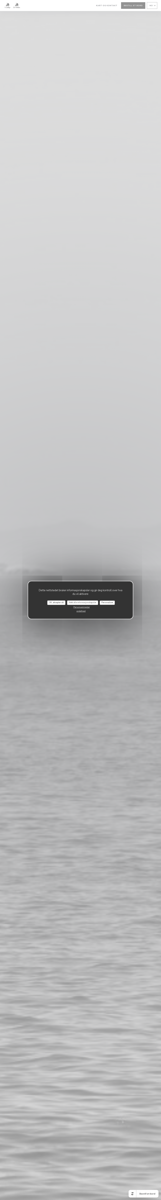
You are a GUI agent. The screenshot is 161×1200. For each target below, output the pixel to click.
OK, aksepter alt (56, 602)
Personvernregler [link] (81, 607)
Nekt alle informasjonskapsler (82, 602)
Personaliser (107, 602)
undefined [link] (81, 611)
